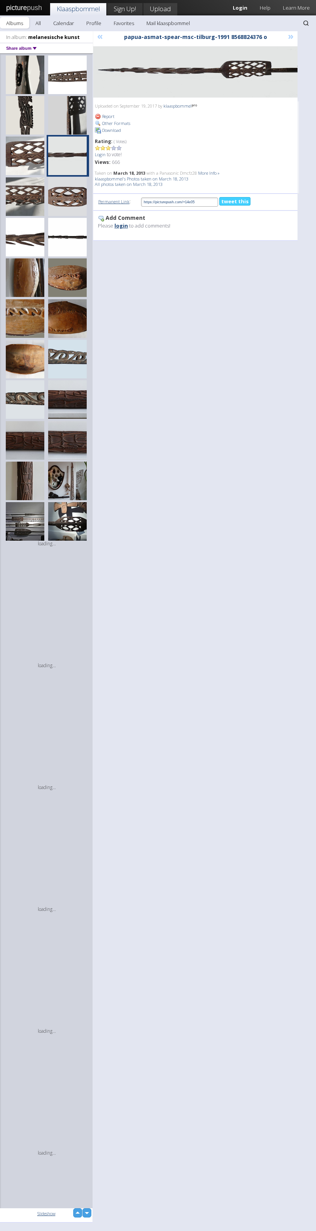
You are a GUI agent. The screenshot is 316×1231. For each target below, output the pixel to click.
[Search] (306, 23)
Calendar (63, 23)
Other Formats (115, 123)
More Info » (209, 173)
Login (100, 154)
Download (111, 130)
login (121, 225)
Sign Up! (125, 8)
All (38, 23)
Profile (93, 23)
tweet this (235, 201)
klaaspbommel (177, 106)
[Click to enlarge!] (195, 72)
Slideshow (46, 1213)
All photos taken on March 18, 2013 (129, 184)
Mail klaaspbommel (168, 23)
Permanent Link (113, 201)
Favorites (124, 23)
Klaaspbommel (78, 8)
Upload (160, 8)
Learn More (296, 7)
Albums (14, 23)
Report (107, 116)
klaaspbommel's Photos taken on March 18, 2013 (141, 179)
